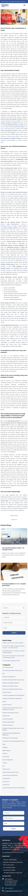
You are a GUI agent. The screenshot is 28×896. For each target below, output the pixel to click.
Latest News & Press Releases (10, 738)
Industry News (6, 716)
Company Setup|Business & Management (13, 695)
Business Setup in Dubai (9, 859)
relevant (8, 224)
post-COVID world (5, 128)
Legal (4, 744)
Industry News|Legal (8, 719)
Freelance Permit (7, 704)
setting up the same (20, 155)
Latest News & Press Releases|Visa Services (14, 741)
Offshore (5, 753)
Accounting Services (8, 667)
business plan (6, 177)
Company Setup (7, 692)
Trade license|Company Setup (10, 772)
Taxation (5, 763)
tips (3, 766)
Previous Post (14, 515)
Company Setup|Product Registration (12, 698)
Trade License (6, 769)
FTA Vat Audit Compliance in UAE (11, 660)
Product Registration (8, 760)
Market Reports (6, 750)
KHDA (26, 245)
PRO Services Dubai (8, 865)
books (18, 485)
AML (4, 673)
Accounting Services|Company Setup (12, 670)
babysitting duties (5, 113)
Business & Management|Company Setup (13, 680)
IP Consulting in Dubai (9, 867)
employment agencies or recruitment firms (13, 316)
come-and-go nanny (13, 136)
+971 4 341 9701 (5, 1)
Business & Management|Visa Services (13, 689)
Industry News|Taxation (9, 722)
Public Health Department (19, 259)
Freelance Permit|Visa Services (10, 712)
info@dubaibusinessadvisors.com (17, 1)
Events (4, 701)
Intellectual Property (8, 725)
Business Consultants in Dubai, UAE (12, 862)
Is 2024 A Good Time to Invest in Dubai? (13, 643)
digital (11, 361)
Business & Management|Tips (10, 686)
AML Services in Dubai (9, 870)
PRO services (6, 756)
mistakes (3, 266)
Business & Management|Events (11, 683)
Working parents (21, 130)
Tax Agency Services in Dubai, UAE (12, 872)
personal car (24, 89)
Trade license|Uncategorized (10, 775)
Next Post (14, 519)
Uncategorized (6, 778)
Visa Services (6, 784)
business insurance (22, 331)
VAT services (6, 781)
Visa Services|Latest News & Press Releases (14, 788)
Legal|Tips (5, 747)
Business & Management (9, 676)
